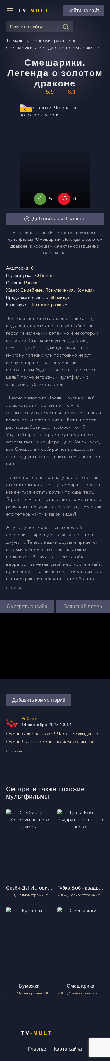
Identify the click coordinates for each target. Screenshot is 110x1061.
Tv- (34, 10)
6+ (33, 268)
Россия (31, 282)
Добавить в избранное (58, 218)
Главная (38, 1049)
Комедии (85, 290)
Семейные (31, 290)
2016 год (43, 275)
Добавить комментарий (38, 700)
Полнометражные (48, 304)
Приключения (59, 290)
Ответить (14, 751)
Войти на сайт (83, 10)
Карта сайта (68, 1049)
